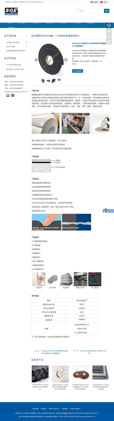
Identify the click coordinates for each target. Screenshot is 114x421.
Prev (36, 60)
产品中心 (35, 23)
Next (66, 60)
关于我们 (21, 23)
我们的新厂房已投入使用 (15, 69)
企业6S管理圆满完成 (13, 65)
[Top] (109, 42)
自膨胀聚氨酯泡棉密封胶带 (16, 51)
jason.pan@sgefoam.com (19, 92)
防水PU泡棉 (11, 46)
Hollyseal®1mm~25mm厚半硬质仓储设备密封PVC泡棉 (101, 387)
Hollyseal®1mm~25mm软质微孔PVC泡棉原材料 (40, 387)
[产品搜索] (106, 11)
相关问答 (49, 23)
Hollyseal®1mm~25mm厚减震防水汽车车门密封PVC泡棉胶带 (80, 387)
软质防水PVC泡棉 (13, 42)
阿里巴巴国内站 (54, 409)
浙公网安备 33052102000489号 (76, 413)
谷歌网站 (65, 409)
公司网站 (43, 409)
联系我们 (11, 28)
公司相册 (77, 23)
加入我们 (63, 23)
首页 (10, 23)
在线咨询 (90, 23)
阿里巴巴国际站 (75, 409)
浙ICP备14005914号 (92, 413)
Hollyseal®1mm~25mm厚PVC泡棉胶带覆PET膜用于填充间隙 (60, 387)
